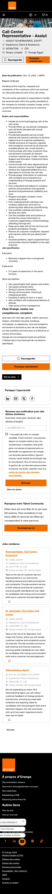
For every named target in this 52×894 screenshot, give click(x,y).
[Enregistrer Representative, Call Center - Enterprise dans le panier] (10, 601)
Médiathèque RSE (10, 795)
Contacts (6, 878)
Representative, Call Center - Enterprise (22, 553)
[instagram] (32, 841)
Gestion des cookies (10, 863)
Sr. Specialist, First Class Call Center (22, 612)
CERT (4, 875)
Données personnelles (11, 867)
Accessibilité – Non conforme (14, 871)
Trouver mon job (9, 814)
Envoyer (26, 482)
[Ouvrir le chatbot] (22, 841)
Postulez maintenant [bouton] (26, 366)
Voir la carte (10, 377)
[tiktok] (41, 841)
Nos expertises (9, 790)
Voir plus (11, 729)
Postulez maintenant (35, 59)
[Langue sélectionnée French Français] (33, 14)
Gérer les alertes (14, 489)
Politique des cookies (11, 859)
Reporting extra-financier (14, 799)
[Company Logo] (12, 5)
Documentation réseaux (13, 782)
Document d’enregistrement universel (20, 786)
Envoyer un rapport (10, 882)
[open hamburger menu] (3, 15)
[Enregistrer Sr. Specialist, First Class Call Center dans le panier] (10, 661)
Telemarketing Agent (17, 670)
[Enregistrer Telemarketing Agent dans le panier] (10, 720)
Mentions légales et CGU (12, 855)
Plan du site (7, 810)
